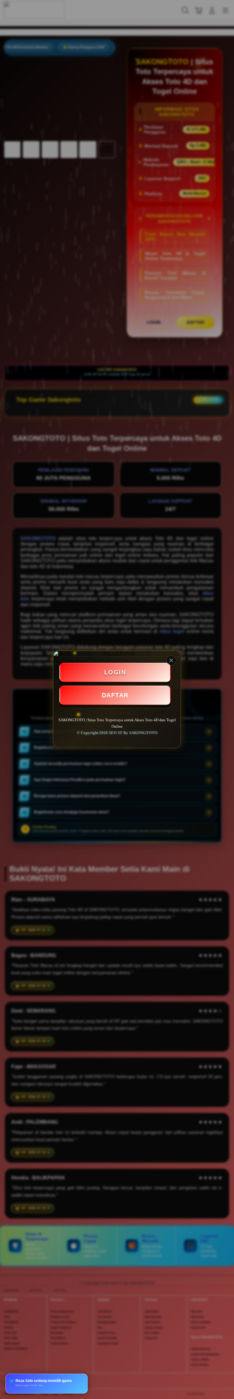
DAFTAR (115, 695)
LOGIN (115, 672)
